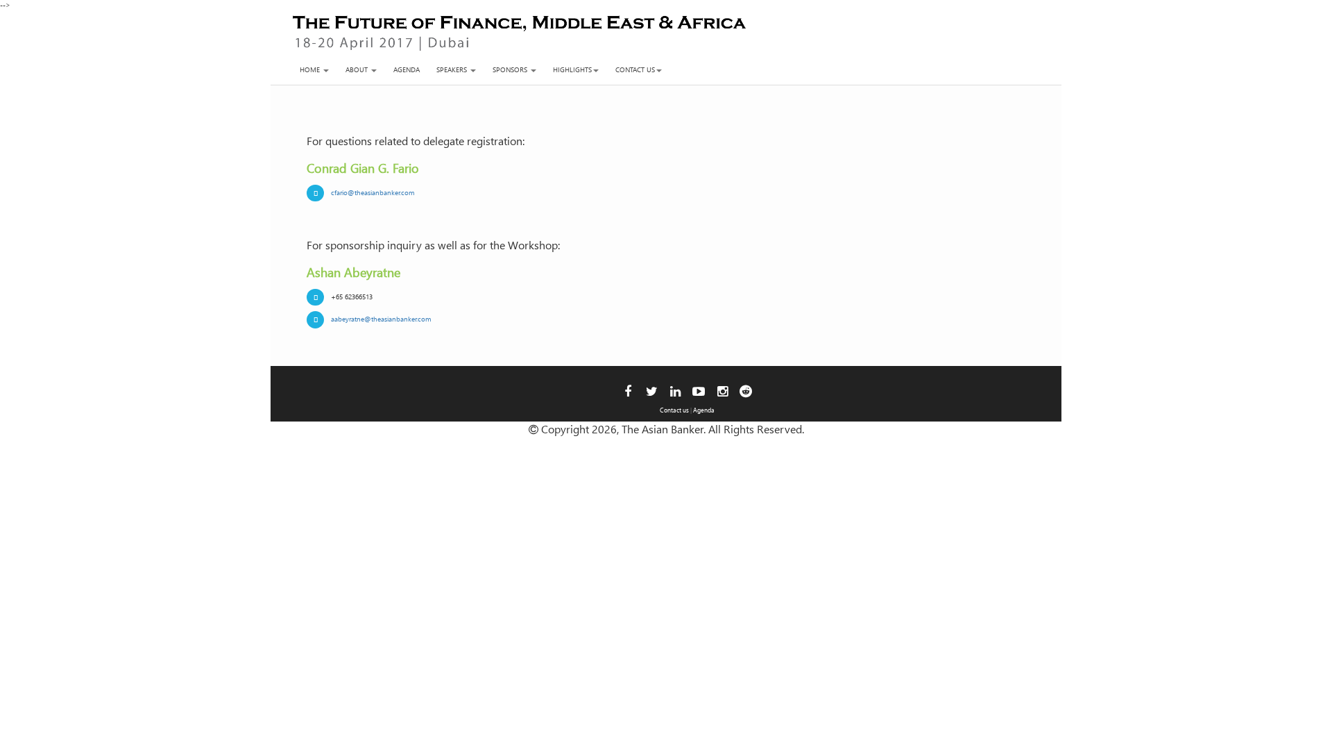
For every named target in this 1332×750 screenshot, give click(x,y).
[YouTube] (698, 390)
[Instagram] (722, 390)
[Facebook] (627, 390)
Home (311, 69)
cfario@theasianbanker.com (373, 192)
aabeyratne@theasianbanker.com (381, 319)
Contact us (635, 69)
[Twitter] (652, 390)
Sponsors (511, 69)
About (357, 69)
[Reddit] (746, 390)
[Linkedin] (675, 390)
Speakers (452, 69)
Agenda (406, 69)
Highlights (572, 69)
